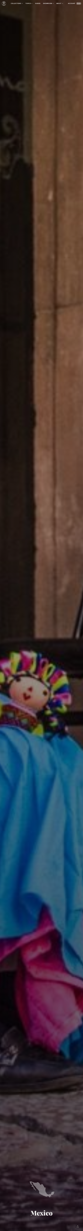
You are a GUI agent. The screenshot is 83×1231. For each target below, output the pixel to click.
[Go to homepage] (4, 3)
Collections (16, 3)
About (58, 3)
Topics (28, 3)
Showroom (47, 3)
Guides (37, 3)
